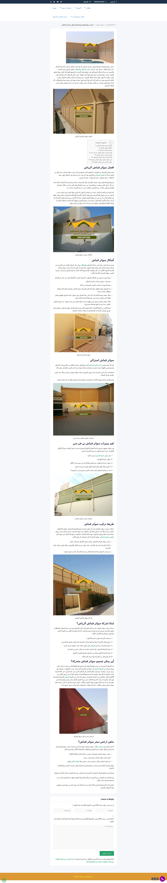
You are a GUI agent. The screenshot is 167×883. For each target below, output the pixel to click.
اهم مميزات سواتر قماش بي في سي (101, 152)
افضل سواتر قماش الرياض (104, 145)
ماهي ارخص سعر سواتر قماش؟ (103, 162)
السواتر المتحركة (98, 669)
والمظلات (83, 265)
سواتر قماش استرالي (106, 150)
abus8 (86, 2)
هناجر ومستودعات (78, 17)
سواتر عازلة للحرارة (101, 456)
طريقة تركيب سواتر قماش (104, 155)
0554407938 (99, 2)
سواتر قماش (75, 761)
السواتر (78, 8)
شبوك (54, 8)
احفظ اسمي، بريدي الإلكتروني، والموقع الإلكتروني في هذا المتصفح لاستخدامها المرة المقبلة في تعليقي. (84, 820)
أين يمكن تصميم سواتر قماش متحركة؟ (101, 159)
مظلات (88, 8)
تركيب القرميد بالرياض (60, 17)
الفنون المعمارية (99, 175)
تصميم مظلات (98, 747)
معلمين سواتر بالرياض (107, 537)
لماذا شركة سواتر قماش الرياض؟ (102, 157)
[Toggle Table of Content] (110, 142)
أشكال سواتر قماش (106, 148)
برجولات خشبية (66, 8)
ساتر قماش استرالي (95, 365)
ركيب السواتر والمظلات (82, 69)
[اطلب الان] (162, 879)
